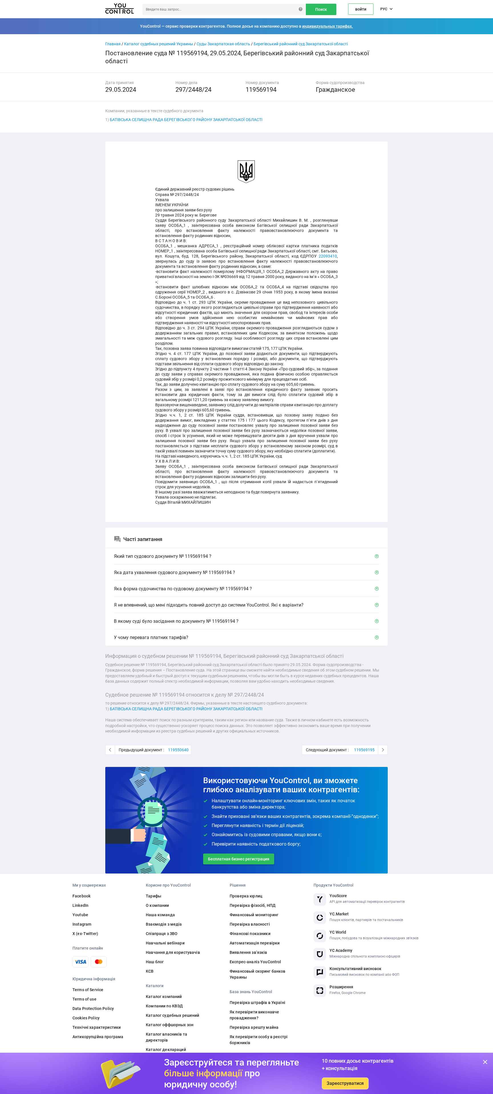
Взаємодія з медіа (164, 924)
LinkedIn (80, 905)
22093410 (328, 256)
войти (360, 9)
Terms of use (84, 999)
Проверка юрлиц (246, 896)
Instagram (81, 924)
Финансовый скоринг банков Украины (258, 974)
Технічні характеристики (96, 1027)
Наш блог (155, 962)
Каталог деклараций (166, 1049)
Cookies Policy (86, 1018)
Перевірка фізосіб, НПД (253, 905)
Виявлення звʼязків (248, 952)
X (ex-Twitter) (85, 933)
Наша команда (160, 915)
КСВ (149, 971)
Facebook (81, 896)
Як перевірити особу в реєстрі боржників (259, 1039)
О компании (157, 905)
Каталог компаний (164, 996)
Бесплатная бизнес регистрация (238, 859)
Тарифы (153, 896)
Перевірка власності (250, 924)
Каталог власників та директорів (166, 1037)
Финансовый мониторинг (254, 915)
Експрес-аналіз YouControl (255, 962)
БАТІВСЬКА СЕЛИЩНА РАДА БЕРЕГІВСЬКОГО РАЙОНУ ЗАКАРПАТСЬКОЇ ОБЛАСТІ (186, 119)
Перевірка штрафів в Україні (257, 1002)
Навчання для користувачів (173, 952)
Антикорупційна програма (97, 1036)
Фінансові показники (250, 933)
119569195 (364, 750)
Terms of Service (87, 989)
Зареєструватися (345, 1083)
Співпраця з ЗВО (161, 933)
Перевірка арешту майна (254, 1027)
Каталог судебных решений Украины (158, 44)
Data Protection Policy (93, 1008)
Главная (113, 44)
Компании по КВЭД (164, 1006)
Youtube (80, 915)
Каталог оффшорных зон (169, 1024)
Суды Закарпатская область (223, 44)
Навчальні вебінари (165, 943)
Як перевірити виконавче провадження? (254, 1015)
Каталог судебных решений (172, 1015)
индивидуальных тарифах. (327, 26)
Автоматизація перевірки (255, 943)
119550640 (178, 750)
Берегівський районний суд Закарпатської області (301, 44)
